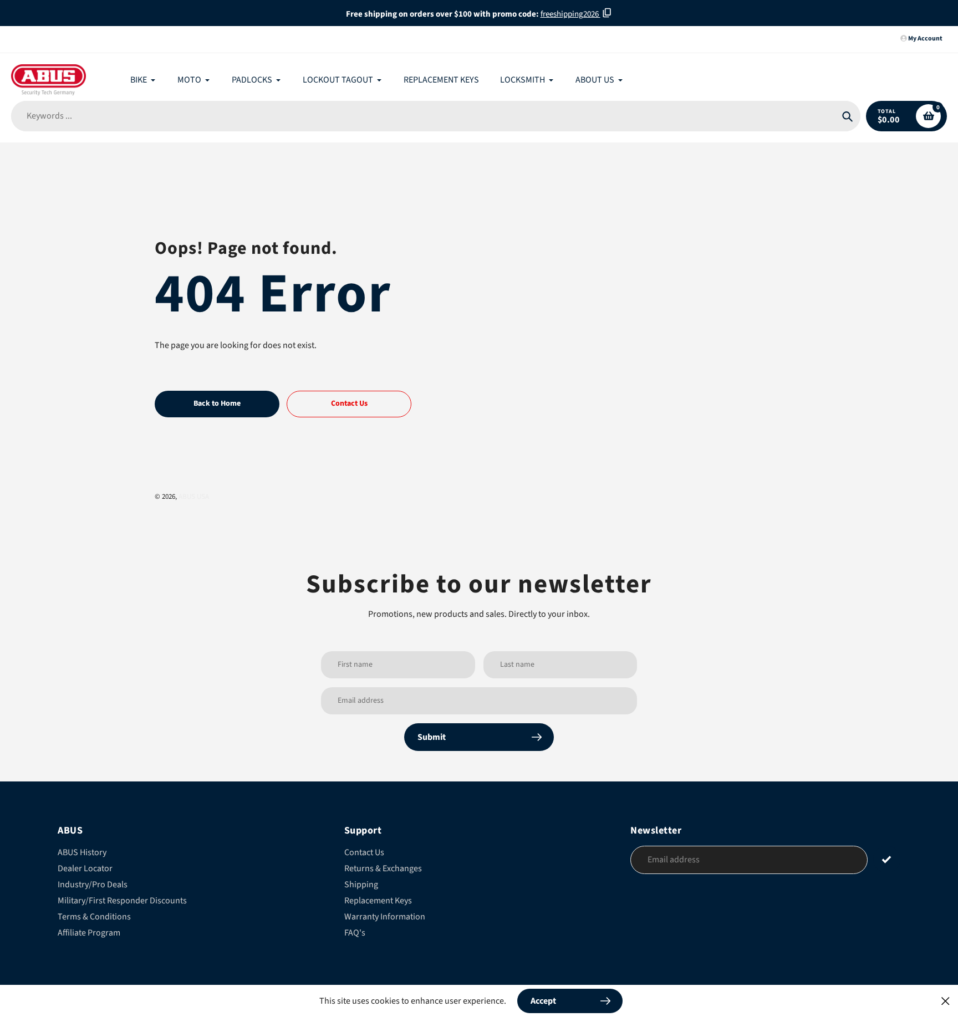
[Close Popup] (945, 1001)
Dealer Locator (85, 868)
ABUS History (82, 852)
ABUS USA (194, 497)
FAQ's (354, 933)
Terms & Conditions (94, 917)
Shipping (361, 884)
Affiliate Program (89, 933)
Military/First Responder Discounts (122, 901)
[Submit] (886, 859)
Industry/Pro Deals (93, 884)
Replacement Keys (378, 901)
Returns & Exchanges (383, 868)
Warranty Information (384, 917)
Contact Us (364, 852)
